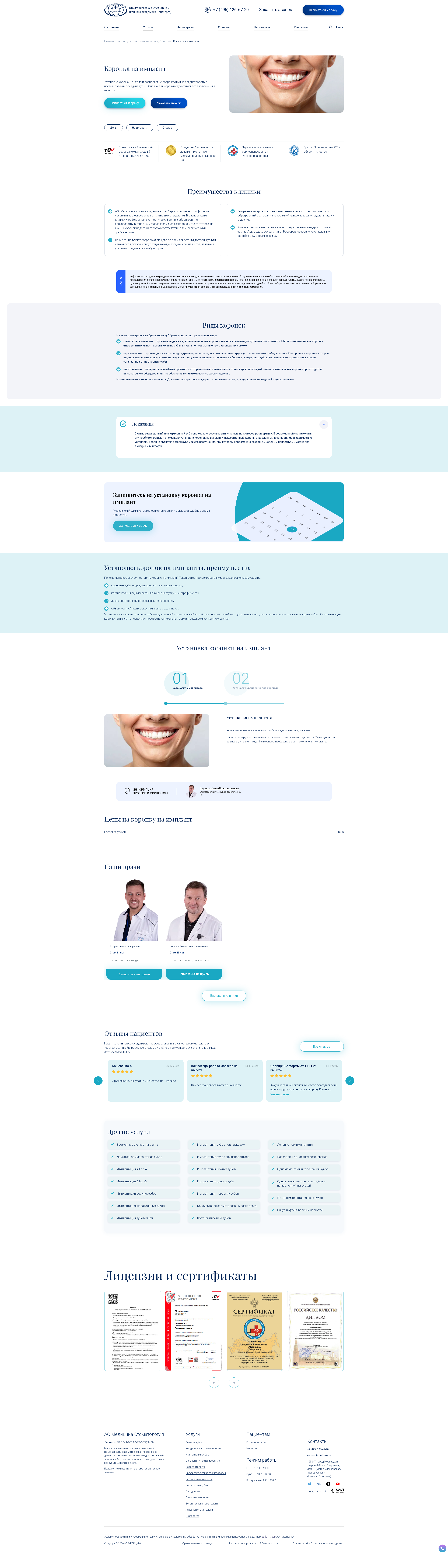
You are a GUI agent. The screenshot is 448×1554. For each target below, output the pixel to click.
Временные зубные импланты (138, 1144)
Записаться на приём (134, 974)
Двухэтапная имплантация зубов (139, 1157)
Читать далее (279, 1094)
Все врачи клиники (224, 995)
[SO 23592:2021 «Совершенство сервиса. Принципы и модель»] (193, 1331)
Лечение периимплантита (295, 1144)
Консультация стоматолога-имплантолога (227, 1206)
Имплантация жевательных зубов (141, 1206)
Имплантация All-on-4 (132, 1169)
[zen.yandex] (328, 1484)
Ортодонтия (193, 1491)
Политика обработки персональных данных (318, 1543)
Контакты (301, 27)
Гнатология (192, 1515)
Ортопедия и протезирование (203, 1460)
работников (269, 1536)
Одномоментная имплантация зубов (302, 1169)
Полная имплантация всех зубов (300, 1197)
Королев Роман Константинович (219, 788)
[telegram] (309, 1484)
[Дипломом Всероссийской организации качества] (315, 1331)
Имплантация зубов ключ (135, 1218)
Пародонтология (195, 1466)
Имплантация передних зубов (218, 1193)
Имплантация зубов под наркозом (221, 1144)
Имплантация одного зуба (215, 1181)
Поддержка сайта (318, 1491)
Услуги (148, 27)
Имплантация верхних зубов (136, 1193)
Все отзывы (322, 1046)
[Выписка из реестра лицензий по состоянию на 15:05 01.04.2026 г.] (132, 1331)
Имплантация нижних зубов (216, 1169)
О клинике (111, 27)
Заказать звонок (275, 9)
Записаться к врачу (133, 525)
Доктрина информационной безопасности (253, 1543)
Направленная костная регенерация (302, 1157)
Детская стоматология (199, 1479)
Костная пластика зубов (214, 1218)
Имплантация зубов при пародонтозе (223, 1157)
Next (349, 1080)
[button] (234, 1382)
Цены (113, 127)
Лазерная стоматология (200, 1509)
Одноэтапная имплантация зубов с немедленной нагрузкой (301, 1183)
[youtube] (338, 1484)
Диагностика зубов (197, 1485)
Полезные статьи (256, 1442)
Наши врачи (185, 27)
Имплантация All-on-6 (132, 1181)
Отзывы (224, 27)
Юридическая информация (197, 1543)
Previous (98, 1080)
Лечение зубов (194, 1442)
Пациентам (262, 27)
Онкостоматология (197, 1497)
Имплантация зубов (197, 1454)
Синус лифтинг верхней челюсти (300, 1210)
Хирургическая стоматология (203, 1448)
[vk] (319, 1484)
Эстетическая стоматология (202, 1503)
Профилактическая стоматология (206, 1473)
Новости (251, 1448)
